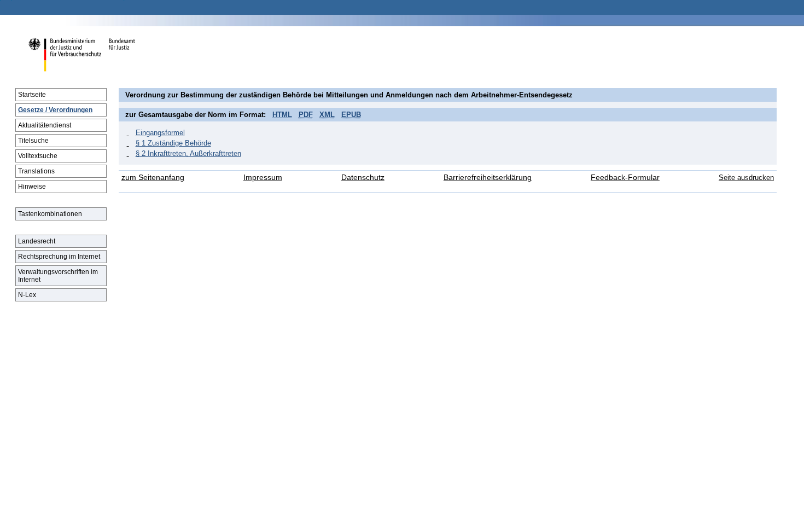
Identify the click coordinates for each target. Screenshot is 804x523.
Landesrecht (36, 241)
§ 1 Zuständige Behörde (173, 143)
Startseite (32, 94)
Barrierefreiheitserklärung (488, 177)
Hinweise (32, 186)
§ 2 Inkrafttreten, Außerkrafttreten (188, 153)
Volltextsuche (37, 156)
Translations (36, 171)
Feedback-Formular (625, 177)
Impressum (262, 177)
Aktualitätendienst (44, 125)
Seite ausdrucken (746, 177)
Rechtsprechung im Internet (59, 256)
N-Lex (27, 295)
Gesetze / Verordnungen (55, 110)
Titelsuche (33, 140)
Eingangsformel (160, 133)
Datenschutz (362, 177)
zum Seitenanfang (152, 177)
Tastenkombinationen (50, 214)
